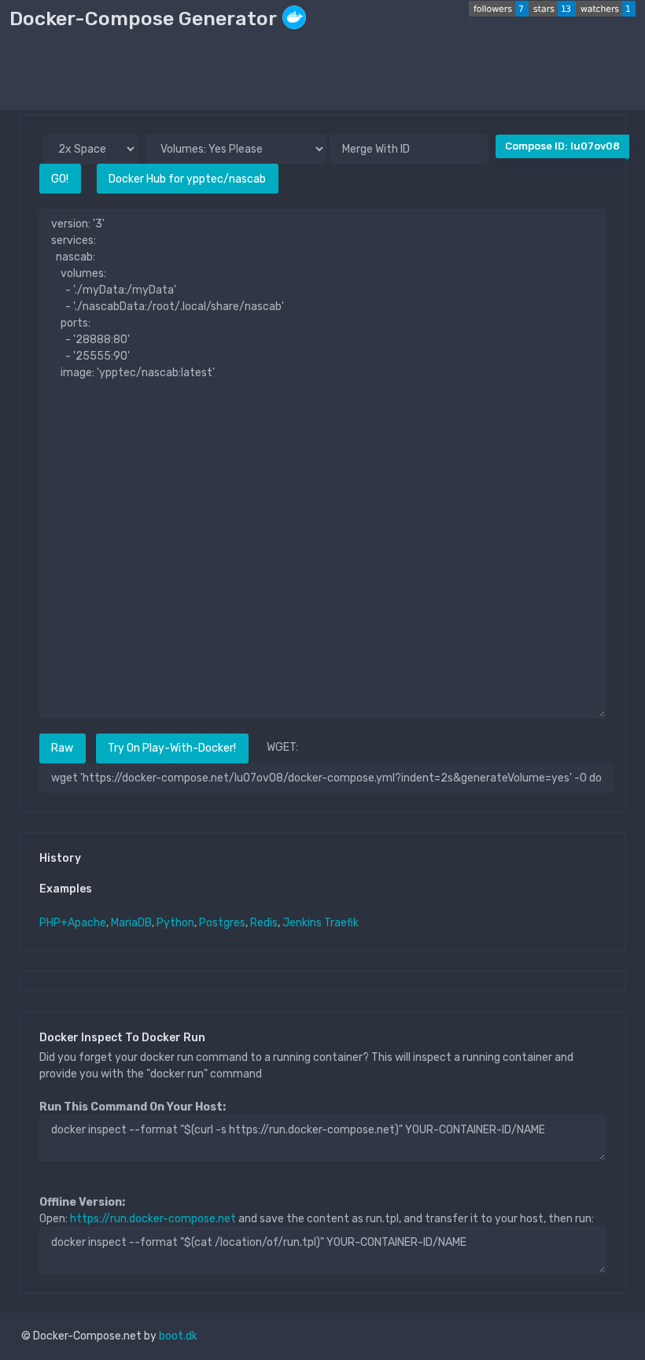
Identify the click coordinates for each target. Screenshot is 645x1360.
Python (175, 922)
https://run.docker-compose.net (153, 1218)
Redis (264, 922)
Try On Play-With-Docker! (172, 748)
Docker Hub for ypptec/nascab (187, 179)
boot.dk (178, 1336)
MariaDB (131, 922)
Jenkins (302, 922)
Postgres (222, 922)
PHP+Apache (72, 922)
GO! (59, 179)
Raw (62, 748)
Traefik (341, 922)
